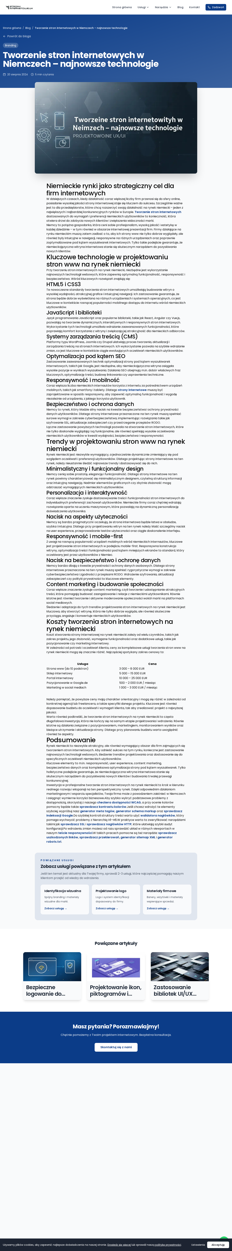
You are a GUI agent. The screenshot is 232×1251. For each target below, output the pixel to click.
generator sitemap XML (138, 837)
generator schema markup (136, 811)
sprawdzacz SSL (73, 824)
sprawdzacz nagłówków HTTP (109, 824)
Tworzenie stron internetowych (158, 212)
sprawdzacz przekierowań (99, 837)
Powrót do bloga (19, 36)
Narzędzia (161, 7)
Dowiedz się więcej (119, 1245)
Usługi (142, 7)
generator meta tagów (97, 811)
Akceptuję (218, 1245)
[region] (116, 676)
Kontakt (194, 7)
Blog (180, 7)
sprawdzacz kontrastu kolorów (103, 807)
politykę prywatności (168, 1245)
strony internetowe (132, 390)
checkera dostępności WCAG (119, 802)
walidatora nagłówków (157, 815)
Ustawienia (198, 1245)
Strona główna (122, 7)
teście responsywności (75, 833)
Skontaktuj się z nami (116, 1047)
